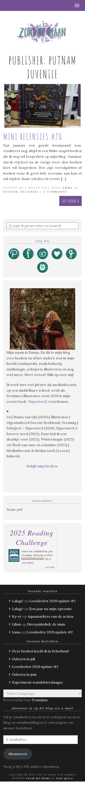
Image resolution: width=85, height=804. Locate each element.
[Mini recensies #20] (42, 106)
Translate (40, 700)
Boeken (10, 191)
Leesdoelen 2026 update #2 (52, 601)
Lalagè (17, 601)
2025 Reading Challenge (31, 537)
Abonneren (17, 754)
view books (50, 567)
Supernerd (37, 401)
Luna (16, 632)
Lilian (16, 624)
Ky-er (17, 616)
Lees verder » (70, 201)
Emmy (68, 187)
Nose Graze (64, 778)
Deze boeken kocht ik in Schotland (40, 651)
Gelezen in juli (23, 659)
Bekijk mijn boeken (42, 466)
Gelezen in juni (24, 674)
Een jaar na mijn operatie (50, 609)
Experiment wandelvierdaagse (37, 682)
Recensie (29, 191)
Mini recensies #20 (32, 136)
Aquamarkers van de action (50, 616)
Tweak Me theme (38, 778)
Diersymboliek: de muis (46, 624)
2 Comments (55, 191)
